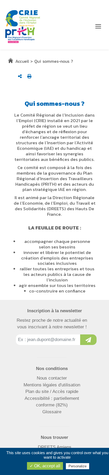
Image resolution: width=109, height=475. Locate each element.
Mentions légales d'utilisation (52, 384)
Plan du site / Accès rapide (51, 391)
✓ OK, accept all (45, 466)
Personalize (78, 466)
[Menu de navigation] (98, 26)
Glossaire (51, 411)
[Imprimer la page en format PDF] (29, 76)
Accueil (22, 61)
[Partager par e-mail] (20, 76)
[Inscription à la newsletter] (88, 339)
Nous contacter (52, 378)
